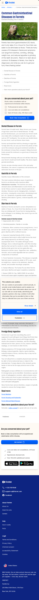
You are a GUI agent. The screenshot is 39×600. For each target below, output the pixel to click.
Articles (9, 7)
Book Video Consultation (18, 118)
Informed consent (8, 547)
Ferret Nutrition (6, 394)
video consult (13, 408)
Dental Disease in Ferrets (12, 71)
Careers (4, 514)
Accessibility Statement (10, 551)
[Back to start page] (10, 2)
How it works (6, 525)
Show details (29, 305)
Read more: (8, 86)
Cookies (5, 554)
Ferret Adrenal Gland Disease (11, 401)
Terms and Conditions (9, 540)
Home (3, 7)
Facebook (8, 495)
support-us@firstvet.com (13, 491)
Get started (18, 442)
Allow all (19, 311)
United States (12, 566)
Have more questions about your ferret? (17, 90)
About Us (5, 506)
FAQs (4, 528)
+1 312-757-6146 (10, 488)
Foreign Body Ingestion (11, 82)
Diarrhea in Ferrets (10, 78)
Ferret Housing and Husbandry (11, 398)
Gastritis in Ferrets (10, 75)
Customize (18, 318)
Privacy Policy (7, 543)
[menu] (2, 2)
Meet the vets (7, 510)
